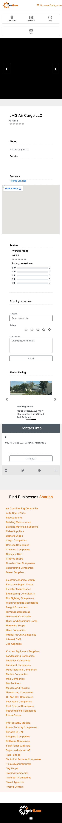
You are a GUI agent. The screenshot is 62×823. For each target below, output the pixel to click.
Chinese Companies (17, 544)
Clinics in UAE (14, 554)
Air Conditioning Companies (22, 508)
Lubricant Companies (18, 665)
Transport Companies (18, 777)
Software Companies (18, 741)
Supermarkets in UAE (18, 750)
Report (32, 458)
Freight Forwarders (17, 607)
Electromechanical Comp (20, 579)
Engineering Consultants (20, 593)
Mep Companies (15, 678)
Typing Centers (15, 786)
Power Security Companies (21, 727)
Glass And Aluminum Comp (21, 620)
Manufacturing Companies (21, 669)
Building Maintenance (18, 522)
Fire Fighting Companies (20, 598)
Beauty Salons (14, 517)
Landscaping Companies (20, 655)
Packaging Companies (19, 701)
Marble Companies (17, 674)
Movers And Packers (18, 687)
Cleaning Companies (18, 549)
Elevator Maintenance (18, 589)
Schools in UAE (15, 731)
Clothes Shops (14, 558)
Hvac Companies (16, 630)
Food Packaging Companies (22, 602)
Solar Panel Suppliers (18, 745)
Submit (31, 358)
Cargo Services (18, 180)
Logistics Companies (18, 660)
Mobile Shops (14, 683)
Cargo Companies (16, 540)
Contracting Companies (20, 567)
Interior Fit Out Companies (21, 634)
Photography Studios (18, 722)
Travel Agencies (15, 782)
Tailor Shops (13, 754)
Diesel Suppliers (15, 572)
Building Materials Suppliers (22, 526)
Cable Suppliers (15, 531)
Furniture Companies (18, 611)
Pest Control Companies (20, 706)
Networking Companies (19, 692)
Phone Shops (13, 715)
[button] (6, 399)
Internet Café (13, 639)
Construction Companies (20, 563)
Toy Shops (12, 768)
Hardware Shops (15, 625)
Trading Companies (17, 772)
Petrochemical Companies (21, 710)
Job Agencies (14, 643)
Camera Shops (14, 535)
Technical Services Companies (23, 759)
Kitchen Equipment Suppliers (23, 651)
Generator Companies (18, 616)
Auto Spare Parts (16, 513)
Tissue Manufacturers (18, 763)
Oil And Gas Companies (19, 696)
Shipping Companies (18, 736)
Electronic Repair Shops (19, 584)
